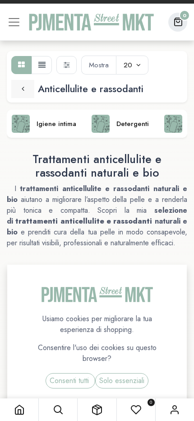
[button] (58, 409)
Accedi (175, 409)
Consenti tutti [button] (70, 380)
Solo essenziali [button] (121, 380)
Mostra (99, 65)
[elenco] (42, 65)
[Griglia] (21, 65)
